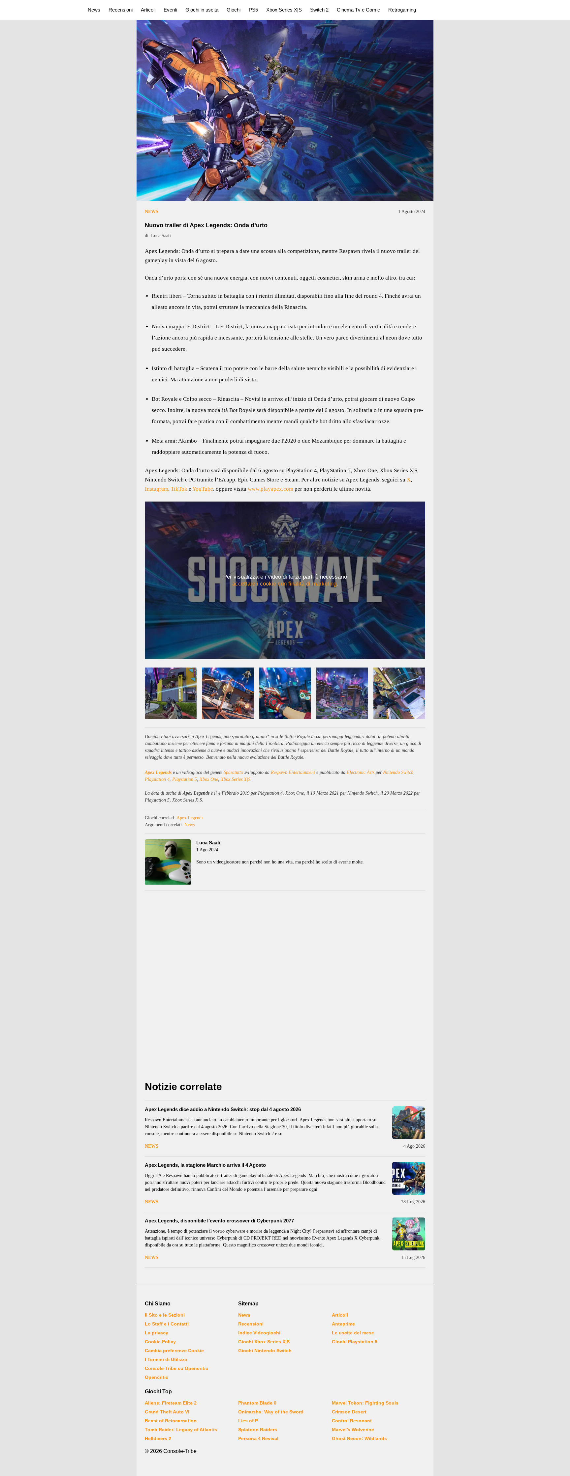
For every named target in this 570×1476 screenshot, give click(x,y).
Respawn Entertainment (293, 772)
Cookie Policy (160, 1341)
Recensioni (121, 10)
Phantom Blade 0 (257, 1403)
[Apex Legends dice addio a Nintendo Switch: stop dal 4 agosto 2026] (408, 1122)
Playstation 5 (184, 779)
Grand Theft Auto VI (167, 1411)
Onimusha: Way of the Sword (270, 1411)
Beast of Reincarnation (171, 1420)
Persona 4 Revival (258, 1438)
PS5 (253, 10)
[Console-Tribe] (40, 10)
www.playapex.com (270, 489)
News (94, 10)
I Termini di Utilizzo (166, 1359)
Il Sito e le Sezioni (165, 1315)
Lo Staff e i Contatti (167, 1323)
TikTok (179, 489)
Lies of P (248, 1420)
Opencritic (156, 1377)
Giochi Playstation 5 (354, 1341)
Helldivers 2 (158, 1438)
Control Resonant (352, 1420)
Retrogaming (402, 10)
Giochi (233, 10)
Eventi (170, 10)
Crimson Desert (349, 1411)
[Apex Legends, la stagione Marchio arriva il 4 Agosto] (408, 1178)
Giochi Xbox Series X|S (264, 1341)
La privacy (156, 1332)
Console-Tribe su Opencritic (176, 1368)
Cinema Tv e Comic (358, 10)
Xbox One (209, 779)
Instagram (156, 489)
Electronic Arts (360, 772)
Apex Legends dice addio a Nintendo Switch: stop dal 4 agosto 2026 (223, 1109)
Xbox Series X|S (284, 10)
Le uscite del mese (353, 1332)
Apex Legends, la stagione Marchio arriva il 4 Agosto (205, 1165)
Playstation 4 (157, 779)
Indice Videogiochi (259, 1332)
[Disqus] (285, 987)
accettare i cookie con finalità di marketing (284, 584)
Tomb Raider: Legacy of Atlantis (181, 1429)
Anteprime (343, 1323)
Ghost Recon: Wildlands (359, 1438)
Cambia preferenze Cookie (174, 1350)
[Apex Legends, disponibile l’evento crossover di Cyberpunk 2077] (408, 1233)
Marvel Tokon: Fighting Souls (365, 1403)
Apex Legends (158, 772)
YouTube (202, 489)
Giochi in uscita (201, 10)
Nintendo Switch (398, 772)
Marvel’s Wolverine (353, 1429)
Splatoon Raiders (257, 1429)
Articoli (148, 10)
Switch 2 (319, 10)
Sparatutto (233, 772)
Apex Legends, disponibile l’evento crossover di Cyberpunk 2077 (219, 1220)
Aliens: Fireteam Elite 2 (171, 1403)
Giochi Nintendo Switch (265, 1350)
